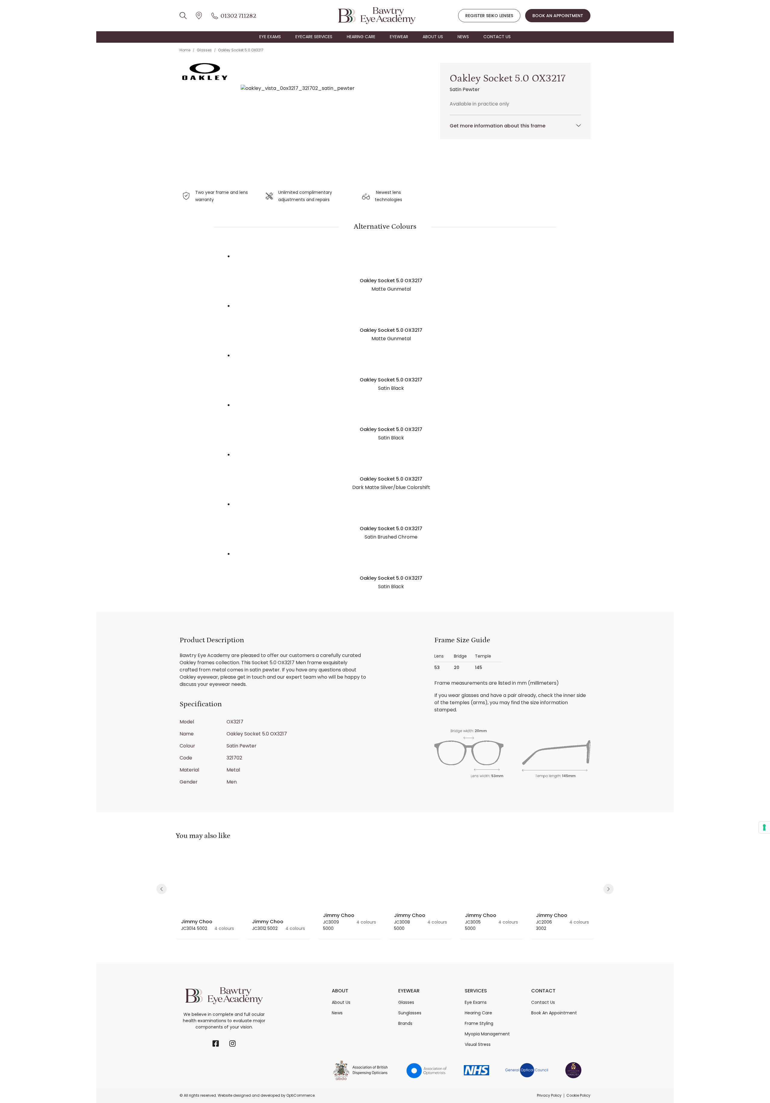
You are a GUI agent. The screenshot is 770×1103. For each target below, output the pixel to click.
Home (185, 50)
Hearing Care (478, 1013)
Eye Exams (476, 1002)
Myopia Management (487, 1034)
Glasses (204, 50)
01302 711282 (238, 16)
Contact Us (543, 1002)
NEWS (463, 37)
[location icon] (183, 16)
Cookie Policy (578, 1095)
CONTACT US (497, 37)
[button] (161, 889)
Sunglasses (409, 1013)
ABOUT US (433, 37)
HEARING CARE (361, 37)
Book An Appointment (554, 1013)
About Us (341, 1002)
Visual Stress (478, 1044)
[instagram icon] (232, 1043)
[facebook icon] (216, 1043)
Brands (405, 1023)
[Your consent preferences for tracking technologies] (764, 827)
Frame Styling (479, 1023)
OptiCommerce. (301, 1095)
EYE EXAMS (270, 37)
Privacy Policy (549, 1095)
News (337, 1013)
